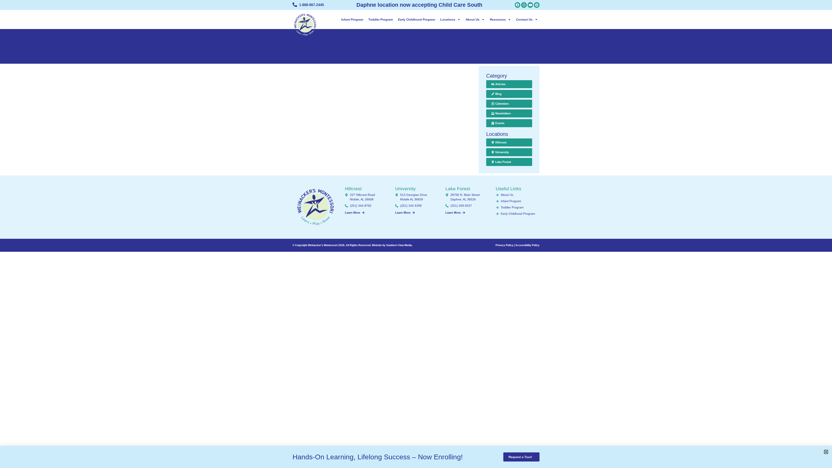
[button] (826, 451)
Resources (498, 19)
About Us (472, 19)
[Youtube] (530, 5)
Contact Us (524, 19)
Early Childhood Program (416, 19)
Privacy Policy (504, 245)
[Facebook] (517, 5)
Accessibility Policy (527, 245)
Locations (447, 19)
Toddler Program (380, 19)
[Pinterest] (537, 5)
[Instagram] (524, 5)
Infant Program (352, 19)
